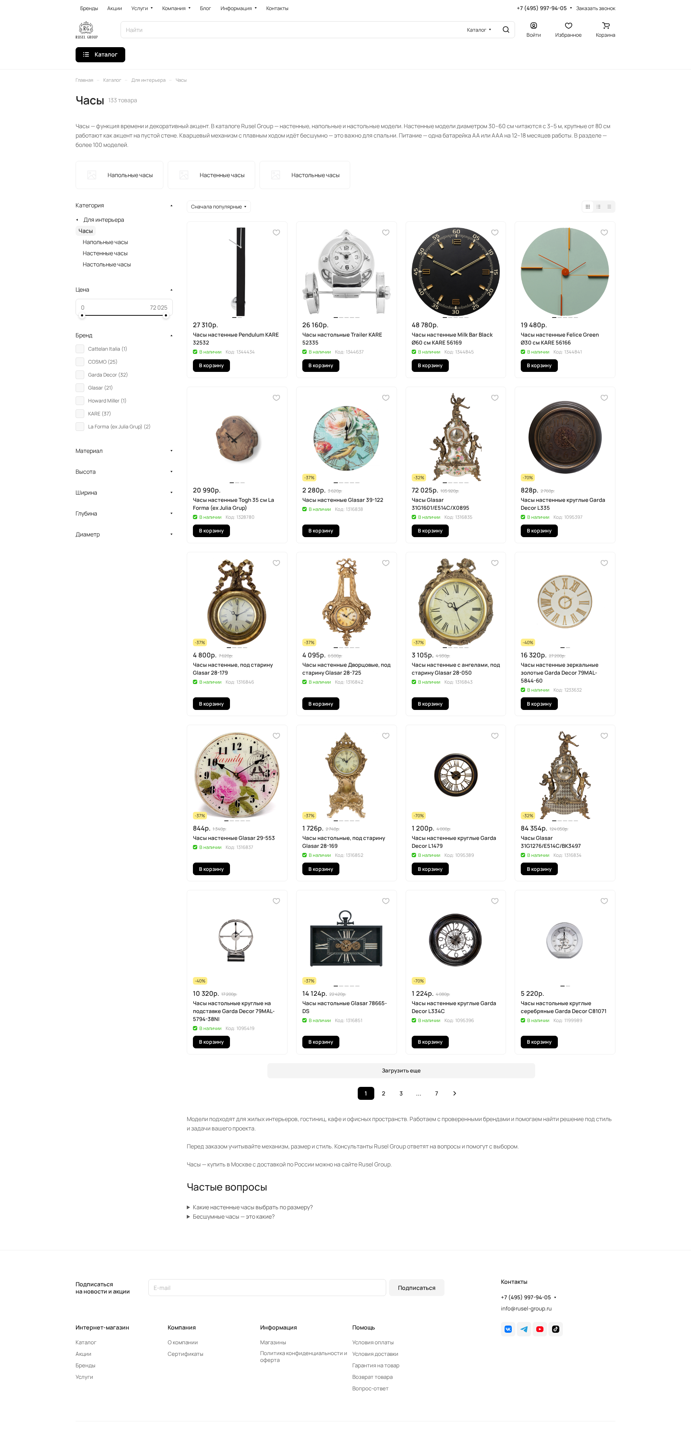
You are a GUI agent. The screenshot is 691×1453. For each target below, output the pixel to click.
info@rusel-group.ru (526, 1308)
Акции (83, 1354)
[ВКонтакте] (508, 1329)
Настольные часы (107, 264)
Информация (278, 1327)
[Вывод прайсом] (609, 206)
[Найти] (506, 29)
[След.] (455, 1093)
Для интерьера (103, 220)
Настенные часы (105, 253)
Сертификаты (185, 1354)
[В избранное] (276, 232)
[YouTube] (540, 1329)
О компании (183, 1342)
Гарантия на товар (375, 1365)
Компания (182, 1327)
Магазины (273, 1342)
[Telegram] (524, 1329)
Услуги (84, 1377)
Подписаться (416, 1288)
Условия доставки (375, 1354)
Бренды (85, 1365)
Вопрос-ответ (370, 1388)
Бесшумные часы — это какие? (234, 1216)
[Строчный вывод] (598, 206)
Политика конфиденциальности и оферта (303, 1356)
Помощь (363, 1327)
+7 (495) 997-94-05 (542, 8)
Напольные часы (105, 242)
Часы (85, 231)
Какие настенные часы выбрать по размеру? (253, 1207)
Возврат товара (372, 1377)
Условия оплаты (373, 1342)
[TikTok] (555, 1329)
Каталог (86, 1342)
